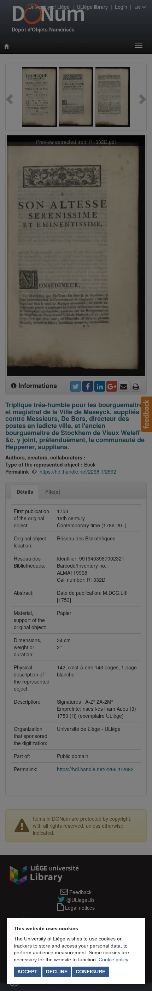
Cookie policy (113, 959)
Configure (90, 971)
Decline (57, 971)
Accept (27, 971)
